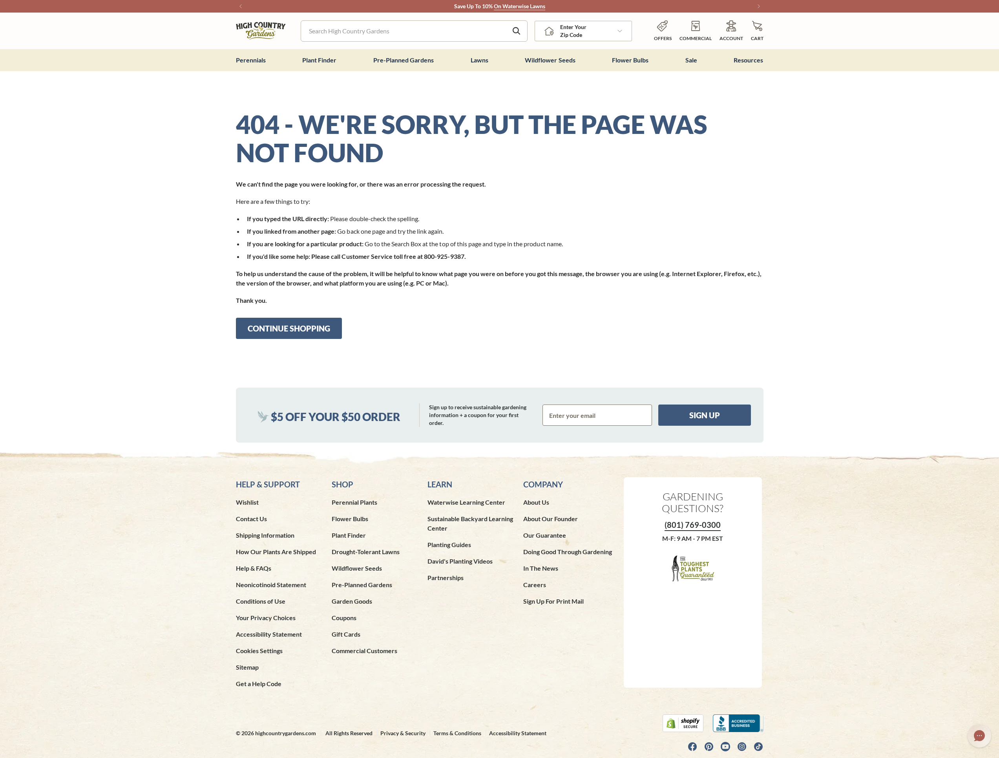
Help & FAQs (253, 568)
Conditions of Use (260, 601)
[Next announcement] (758, 6)
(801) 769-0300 (693, 524)
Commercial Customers (364, 650)
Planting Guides (449, 544)
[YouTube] (725, 747)
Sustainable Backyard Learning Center (470, 523)
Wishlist (247, 502)
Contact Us (251, 518)
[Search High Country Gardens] (517, 31)
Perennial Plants (354, 502)
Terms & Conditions (457, 733)
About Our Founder (550, 518)
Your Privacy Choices (266, 617)
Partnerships (445, 577)
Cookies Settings (259, 650)
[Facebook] (692, 747)
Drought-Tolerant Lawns (366, 551)
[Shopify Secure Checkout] (683, 723)
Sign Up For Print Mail (553, 601)
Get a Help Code (258, 683)
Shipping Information (265, 535)
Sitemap (247, 667)
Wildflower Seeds (357, 568)
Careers (534, 584)
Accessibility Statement (269, 634)
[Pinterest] (709, 747)
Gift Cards (346, 634)
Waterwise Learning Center (466, 502)
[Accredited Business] (738, 723)
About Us (536, 502)
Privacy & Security (403, 733)
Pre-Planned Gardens (362, 584)
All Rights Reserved (349, 733)
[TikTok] (758, 747)
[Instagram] (742, 747)
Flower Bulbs (350, 518)
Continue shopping (289, 328)
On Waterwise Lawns (519, 6)
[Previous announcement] (240, 6)
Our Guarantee (544, 535)
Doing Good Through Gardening (567, 551)
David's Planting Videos (460, 561)
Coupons (344, 617)
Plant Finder (349, 535)
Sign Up (704, 415)
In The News (540, 568)
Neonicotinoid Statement (271, 584)
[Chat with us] (979, 735)
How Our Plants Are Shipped (276, 551)
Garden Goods (352, 601)
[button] (757, 31)
